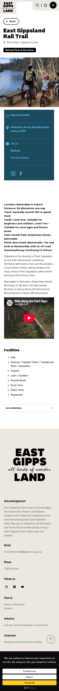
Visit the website (20, 157)
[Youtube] (22, 587)
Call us (14, 143)
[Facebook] (14, 587)
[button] (11, 21)
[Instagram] (6, 587)
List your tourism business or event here (26, 625)
